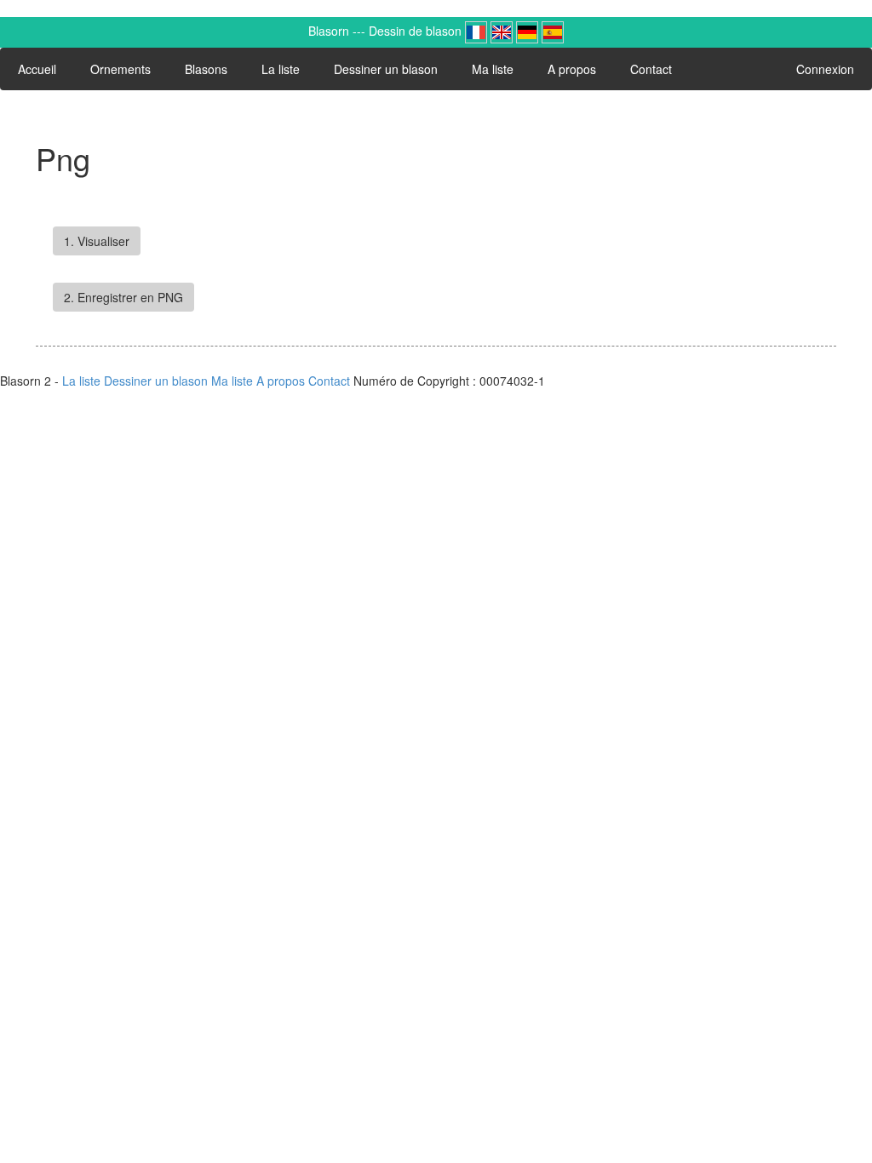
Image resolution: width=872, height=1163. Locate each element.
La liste (280, 68)
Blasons (206, 68)
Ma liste (492, 68)
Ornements (120, 68)
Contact (651, 68)
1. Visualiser (96, 240)
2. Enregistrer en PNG (123, 297)
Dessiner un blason (386, 68)
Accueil (37, 68)
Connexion (825, 68)
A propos (572, 68)
